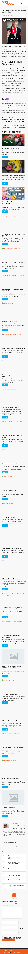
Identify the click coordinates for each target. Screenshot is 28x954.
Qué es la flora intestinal (10, 694)
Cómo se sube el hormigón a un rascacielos (12, 289)
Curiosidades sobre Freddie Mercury (14, 348)
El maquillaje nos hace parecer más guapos (13, 235)
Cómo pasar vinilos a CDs (10, 490)
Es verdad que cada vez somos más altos (13, 375)
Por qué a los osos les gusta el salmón (12, 436)
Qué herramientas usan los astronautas (11, 636)
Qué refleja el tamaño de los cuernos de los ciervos (11, 666)
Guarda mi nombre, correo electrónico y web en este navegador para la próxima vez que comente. (12, 938)
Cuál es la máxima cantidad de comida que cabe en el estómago (13, 608)
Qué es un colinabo (8, 517)
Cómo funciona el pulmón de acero (13, 175)
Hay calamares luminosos (10, 778)
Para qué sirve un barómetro (11, 548)
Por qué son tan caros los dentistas (13, 262)
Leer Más (5, 156)
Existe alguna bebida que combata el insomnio (13, 202)
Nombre (22, 922)
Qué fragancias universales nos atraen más (14, 12)
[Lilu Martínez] (6, 828)
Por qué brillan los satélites (11, 407)
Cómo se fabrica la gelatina (11, 721)
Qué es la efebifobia (8, 807)
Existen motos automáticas (11, 464)
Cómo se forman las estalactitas (12, 579)
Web (21, 932)
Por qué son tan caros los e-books (13, 748)
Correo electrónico (22, 928)
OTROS (11, 15)
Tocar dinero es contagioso (11, 148)
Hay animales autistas (9, 321)
